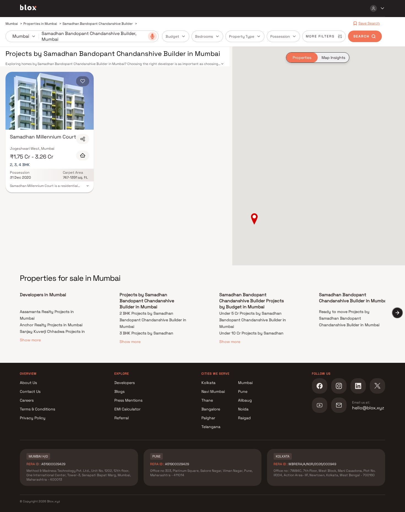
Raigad (244, 417)
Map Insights (333, 57)
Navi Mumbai (213, 391)
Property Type (241, 36)
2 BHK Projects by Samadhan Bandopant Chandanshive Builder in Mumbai (153, 320)
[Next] (397, 312)
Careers (27, 400)
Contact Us (30, 391)
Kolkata (208, 382)
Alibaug (245, 400)
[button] (254, 219)
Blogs (119, 391)
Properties (302, 57)
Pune (242, 391)
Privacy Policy (32, 417)
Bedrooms (204, 36)
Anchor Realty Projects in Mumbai (51, 324)
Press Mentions (128, 400)
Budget (172, 36)
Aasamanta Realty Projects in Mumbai (47, 315)
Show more (30, 339)
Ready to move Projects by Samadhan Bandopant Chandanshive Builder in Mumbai (349, 318)
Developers (124, 382)
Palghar (208, 417)
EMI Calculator (127, 409)
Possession (280, 36)
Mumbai (245, 382)
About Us (28, 382)
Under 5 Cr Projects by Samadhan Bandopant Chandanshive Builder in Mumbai (252, 320)
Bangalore (210, 409)
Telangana (210, 426)
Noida (243, 409)
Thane (207, 400)
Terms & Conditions (37, 409)
